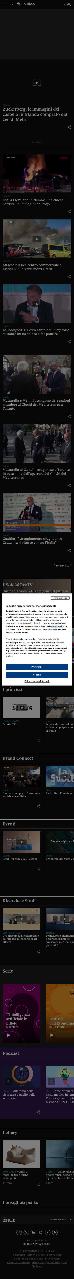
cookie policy (57, 626)
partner (45, 642)
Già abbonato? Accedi (36, 681)
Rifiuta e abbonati (60, 598)
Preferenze (37, 667)
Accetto (37, 675)
